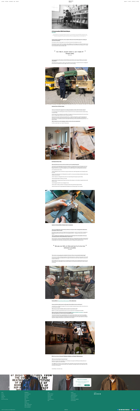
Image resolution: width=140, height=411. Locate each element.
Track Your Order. (27, 395)
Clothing (2, 1)
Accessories (11, 1)
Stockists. (26, 401)
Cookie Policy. (49, 396)
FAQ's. (25, 399)
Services (17, 1)
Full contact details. (73, 400)
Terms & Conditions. (50, 395)
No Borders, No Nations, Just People (77, 312)
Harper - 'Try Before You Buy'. (28, 404)
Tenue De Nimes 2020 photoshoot (63, 300)
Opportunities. (3, 396)
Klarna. (48, 400)
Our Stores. (2, 395)
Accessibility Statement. (51, 399)
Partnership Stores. (27, 400)
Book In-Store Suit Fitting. (4, 399)
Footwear (6, 1)
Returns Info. (26, 396)
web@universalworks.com (74, 395)
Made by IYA (66, 409)
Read (14, 1)
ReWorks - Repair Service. (28, 405)
